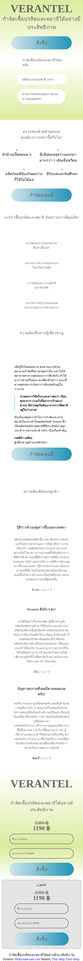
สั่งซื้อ (41, 43)
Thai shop (58, 959)
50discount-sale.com (27, 959)
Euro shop (72, 959)
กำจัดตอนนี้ (41, 195)
